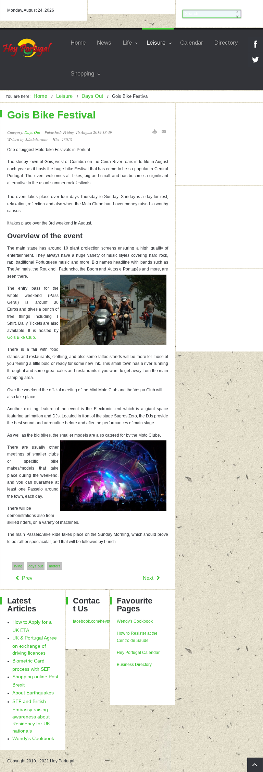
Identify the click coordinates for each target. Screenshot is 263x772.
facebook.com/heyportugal (97, 621)
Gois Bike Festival (51, 114)
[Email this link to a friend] (164, 132)
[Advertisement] (223, 144)
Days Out (32, 132)
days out (35, 566)
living (18, 566)
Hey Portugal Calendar (138, 652)
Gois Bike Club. (21, 337)
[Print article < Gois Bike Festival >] (155, 132)
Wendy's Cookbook (135, 621)
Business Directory (134, 664)
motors (55, 566)
